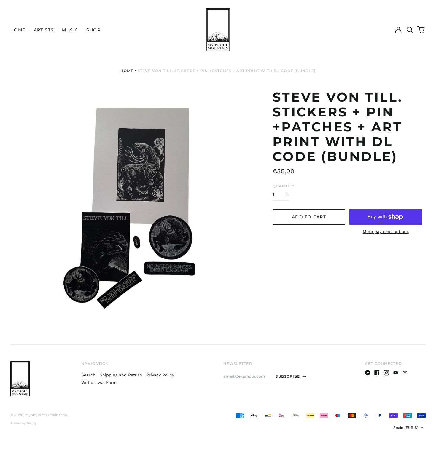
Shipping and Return (121, 375)
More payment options (386, 231)
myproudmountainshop (46, 415)
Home (126, 70)
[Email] (405, 373)
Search (88, 375)
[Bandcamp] (367, 373)
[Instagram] (386, 373)
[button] (409, 30)
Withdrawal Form (99, 382)
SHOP (93, 30)
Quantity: (284, 186)
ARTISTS (44, 30)
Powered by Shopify (23, 423)
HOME (18, 30)
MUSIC (70, 30)
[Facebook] (377, 373)
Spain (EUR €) (406, 428)
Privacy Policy (160, 375)
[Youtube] (395, 373)
